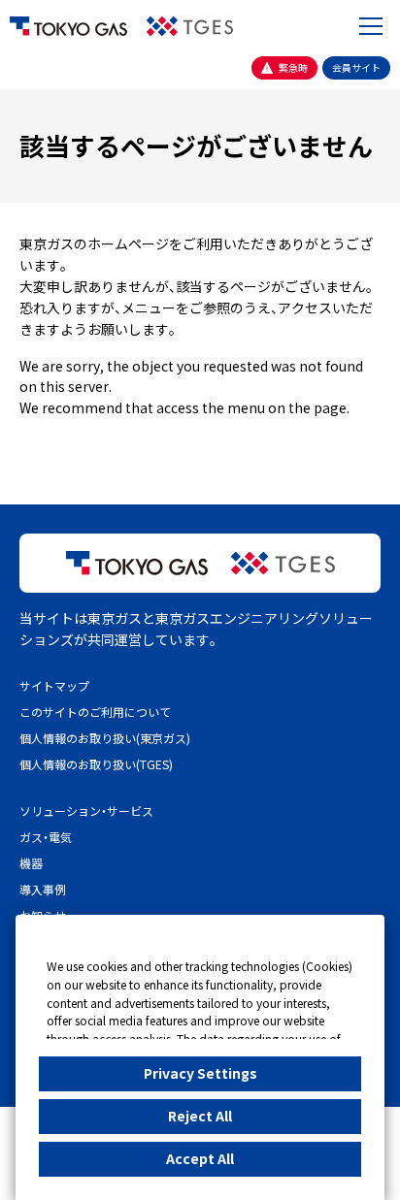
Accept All (200, 1158)
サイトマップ (54, 685)
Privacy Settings (200, 1073)
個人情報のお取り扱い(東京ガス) (104, 738)
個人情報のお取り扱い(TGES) (96, 764)
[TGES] (190, 26)
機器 (31, 863)
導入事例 (42, 889)
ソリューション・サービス (86, 810)
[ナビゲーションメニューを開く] (370, 26)
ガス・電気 (45, 836)
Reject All (200, 1115)
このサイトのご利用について (95, 711)
